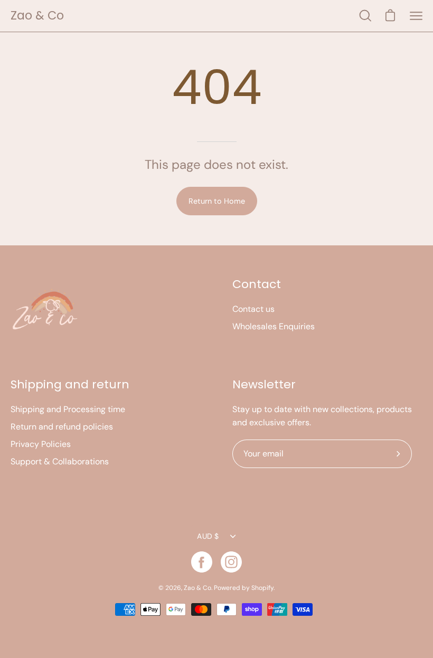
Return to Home (217, 201)
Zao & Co (37, 15)
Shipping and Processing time (68, 409)
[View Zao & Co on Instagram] (231, 562)
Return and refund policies (62, 426)
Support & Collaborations (60, 461)
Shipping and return (70, 384)
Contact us (253, 308)
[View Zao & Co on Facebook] (201, 562)
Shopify (262, 588)
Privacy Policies (41, 444)
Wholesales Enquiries (273, 326)
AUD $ (208, 536)
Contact (256, 284)
